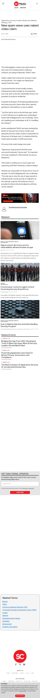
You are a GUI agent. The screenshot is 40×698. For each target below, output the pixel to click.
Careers (27, 673)
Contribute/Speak (11, 681)
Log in (16, 7)
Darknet (5, 616)
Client (4, 604)
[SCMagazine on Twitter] (20, 664)
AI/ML (3, 284)
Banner (5, 601)
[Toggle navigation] (3, 3)
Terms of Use (25, 488)
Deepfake (5, 621)
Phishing (4, 22)
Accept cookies (20, 695)
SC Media (8, 673)
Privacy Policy (31, 488)
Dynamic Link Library (9, 627)
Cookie (5, 613)
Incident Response (23, 20)
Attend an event (19, 681)
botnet (11, 67)
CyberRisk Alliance (15, 673)
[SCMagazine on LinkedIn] (24, 664)
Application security (8, 20)
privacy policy (22, 691)
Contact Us (22, 673)
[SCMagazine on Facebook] (16, 664)
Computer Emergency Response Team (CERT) (19, 610)
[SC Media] (20, 3)
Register (23, 7)
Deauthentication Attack (11, 618)
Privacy (32, 673)
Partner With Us (35, 681)
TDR (9, 22)
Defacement (7, 624)
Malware (34, 20)
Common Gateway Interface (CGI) (14, 607)
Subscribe (20, 492)
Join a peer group (27, 681)
